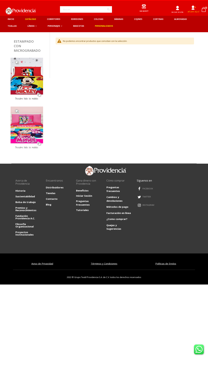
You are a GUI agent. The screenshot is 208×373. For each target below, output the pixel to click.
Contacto (52, 198)
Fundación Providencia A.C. (25, 217)
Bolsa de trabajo (25, 202)
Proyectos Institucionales (24, 233)
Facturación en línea (118, 213)
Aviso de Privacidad (42, 263)
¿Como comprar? (116, 219)
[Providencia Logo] (19, 11)
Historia (20, 190)
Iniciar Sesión (84, 195)
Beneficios (82, 190)
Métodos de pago (117, 206)
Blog (48, 204)
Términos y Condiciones (104, 263)
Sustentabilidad (25, 196)
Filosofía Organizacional (24, 225)
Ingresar (177, 7)
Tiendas (50, 193)
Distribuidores (55, 187)
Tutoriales (82, 210)
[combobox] (86, 9)
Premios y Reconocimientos (25, 209)
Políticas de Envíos (165, 263)
